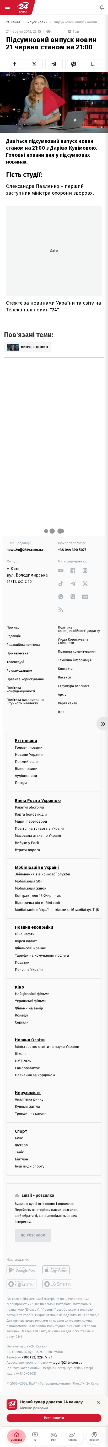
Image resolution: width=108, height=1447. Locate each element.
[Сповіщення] (101, 7)
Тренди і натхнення (31, 1114)
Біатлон (21, 1159)
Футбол (21, 1145)
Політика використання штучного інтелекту (26, 701)
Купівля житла (27, 1107)
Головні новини (28, 747)
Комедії (21, 1015)
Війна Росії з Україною (38, 800)
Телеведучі (15, 662)
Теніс (19, 1152)
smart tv (22, 1284)
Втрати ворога (27, 850)
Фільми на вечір (29, 1008)
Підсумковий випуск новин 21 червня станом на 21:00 (77, 22)
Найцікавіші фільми (32, 994)
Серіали (22, 1022)
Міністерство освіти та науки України (47, 1047)
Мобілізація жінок (30, 888)
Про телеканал (18, 653)
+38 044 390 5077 (72, 550)
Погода (21, 783)
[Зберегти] (93, 64)
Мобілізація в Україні (37, 867)
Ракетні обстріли (29, 807)
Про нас (13, 627)
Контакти (65, 669)
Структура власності (74, 686)
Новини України (29, 754)
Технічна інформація (74, 660)
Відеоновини (26, 768)
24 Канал (13, 22)
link (60, 570)
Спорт (21, 1131)
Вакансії (64, 677)
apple (57, 1269)
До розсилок (33, 1235)
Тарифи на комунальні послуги (42, 955)
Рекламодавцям (19, 670)
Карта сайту (67, 703)
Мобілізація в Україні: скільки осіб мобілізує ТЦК (57, 910)
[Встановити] (54, 1410)
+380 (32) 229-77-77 (36, 1357)
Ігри (61, 712)
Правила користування (25, 679)
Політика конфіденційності (21, 689)
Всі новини (26, 740)
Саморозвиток (27, 1068)
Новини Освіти (30, 1040)
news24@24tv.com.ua (25, 550)
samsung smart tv (57, 1284)
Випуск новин (36, 22)
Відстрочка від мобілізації (37, 902)
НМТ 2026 (23, 1061)
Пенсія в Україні (29, 969)
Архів (62, 694)
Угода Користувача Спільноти (73, 641)
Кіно (19, 987)
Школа (20, 1054)
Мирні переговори (31, 821)
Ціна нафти (25, 934)
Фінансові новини (30, 948)
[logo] (23, 7)
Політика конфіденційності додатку (79, 629)
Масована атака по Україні (38, 836)
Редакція (14, 636)
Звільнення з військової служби (42, 874)
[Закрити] (98, 1402)
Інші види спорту (29, 1166)
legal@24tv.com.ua (67, 1363)
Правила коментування (77, 651)
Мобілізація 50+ (28, 881)
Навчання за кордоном (35, 1075)
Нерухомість (28, 1092)
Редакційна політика (23, 645)
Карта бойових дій (31, 814)
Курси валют (26, 941)
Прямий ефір (26, 761)
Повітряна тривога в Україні (39, 829)
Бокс (19, 1138)
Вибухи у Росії (27, 843)
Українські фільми (30, 1001)
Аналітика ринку (29, 1099)
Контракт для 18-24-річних (38, 895)
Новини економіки (34, 927)
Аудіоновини (26, 776)
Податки (22, 962)
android (22, 1269)
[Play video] (54, 101)
